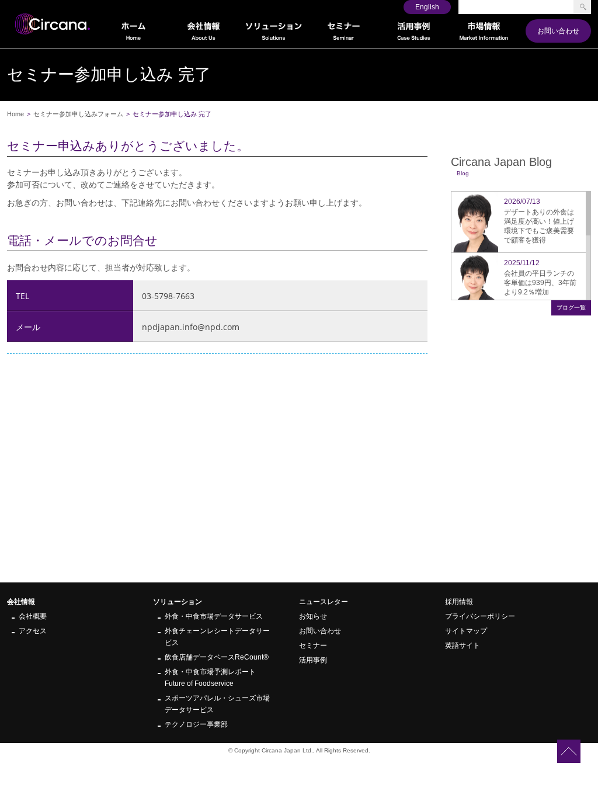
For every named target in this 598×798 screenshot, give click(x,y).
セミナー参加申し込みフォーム (78, 113)
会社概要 (33, 616)
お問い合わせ (558, 31)
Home (15, 113)
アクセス (33, 631)
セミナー (313, 645)
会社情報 (21, 602)
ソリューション (177, 602)
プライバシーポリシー (480, 616)
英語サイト (462, 645)
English (427, 7)
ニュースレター (323, 602)
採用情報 (459, 602)
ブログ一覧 (571, 307)
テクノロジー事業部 (196, 724)
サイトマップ (466, 631)
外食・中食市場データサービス (214, 616)
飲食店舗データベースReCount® (217, 657)
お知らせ (313, 616)
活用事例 (313, 660)
